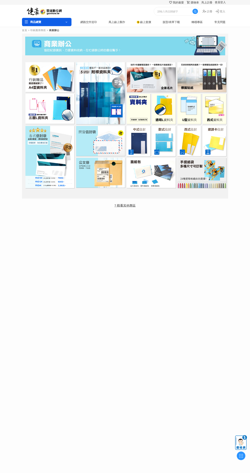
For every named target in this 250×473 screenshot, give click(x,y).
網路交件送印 (88, 22)
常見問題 (219, 22)
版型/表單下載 (171, 22)
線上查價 (145, 22)
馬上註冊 (206, 2)
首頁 (24, 30)
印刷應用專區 (38, 30)
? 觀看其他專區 (125, 205)
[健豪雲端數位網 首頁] (49, 11)
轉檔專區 (197, 22)
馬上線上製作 (117, 22)
